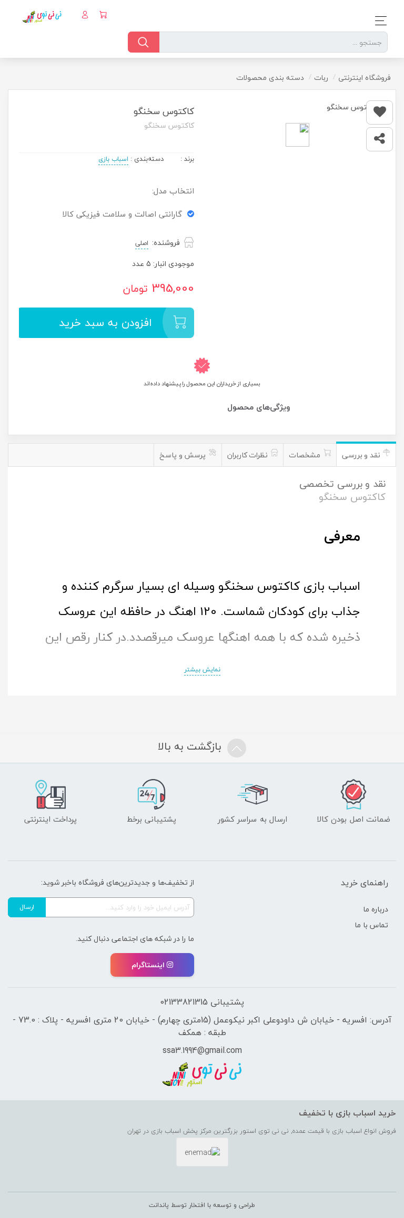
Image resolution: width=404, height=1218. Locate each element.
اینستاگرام (148, 965)
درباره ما (375, 909)
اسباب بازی (113, 159)
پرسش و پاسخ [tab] (183, 455)
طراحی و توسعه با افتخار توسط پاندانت (202, 1205)
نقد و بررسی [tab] (362, 455)
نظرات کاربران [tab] (248, 455)
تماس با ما (371, 925)
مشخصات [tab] (305, 455)
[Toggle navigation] (378, 21)
